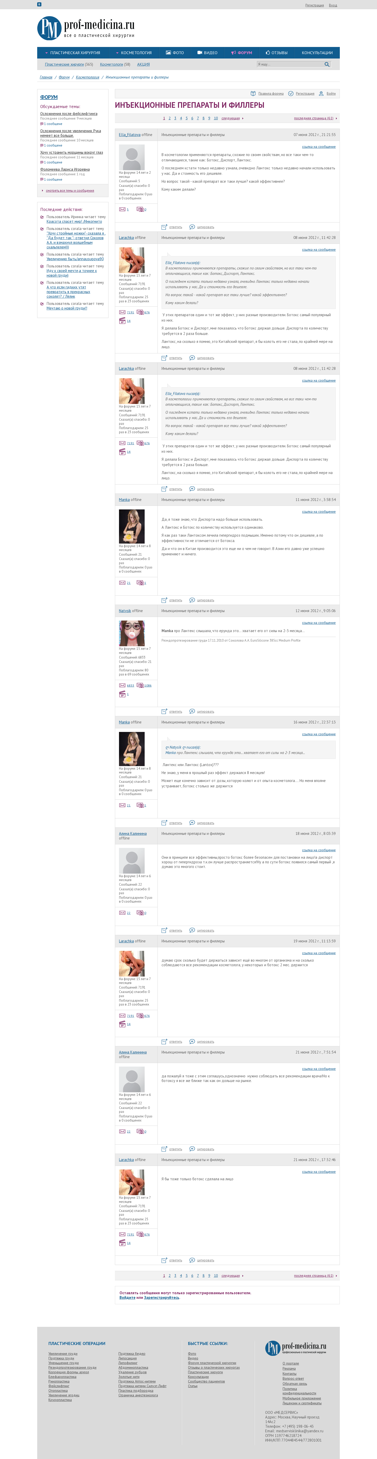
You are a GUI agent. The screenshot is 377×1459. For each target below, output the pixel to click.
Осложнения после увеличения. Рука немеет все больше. (70, 133)
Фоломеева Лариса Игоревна (65, 169)
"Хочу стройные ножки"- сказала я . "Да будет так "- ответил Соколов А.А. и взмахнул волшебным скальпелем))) (76, 240)
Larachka (126, 237)
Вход (333, 5)
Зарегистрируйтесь (161, 1297)
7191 (130, 312)
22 (129, 913)
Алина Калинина (133, 833)
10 (216, 118)
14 (129, 321)
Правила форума (271, 93)
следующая (231, 118)
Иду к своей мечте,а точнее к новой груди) (72, 273)
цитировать (205, 227)
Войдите (127, 1297)
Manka (124, 499)
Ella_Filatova (130, 134)
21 (129, 583)
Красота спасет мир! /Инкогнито (74, 221)
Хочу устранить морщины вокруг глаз (71, 152)
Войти (331, 93)
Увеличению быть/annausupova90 (75, 258)
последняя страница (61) (313, 118)
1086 (148, 685)
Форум (49, 97)
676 (147, 312)
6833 (130, 685)
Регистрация (314, 5)
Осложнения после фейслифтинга (68, 113)
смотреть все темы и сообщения (70, 190)
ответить (175, 227)
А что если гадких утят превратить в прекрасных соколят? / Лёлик (68, 292)
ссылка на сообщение (319, 146)
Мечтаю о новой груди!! (67, 308)
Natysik (125, 610)
